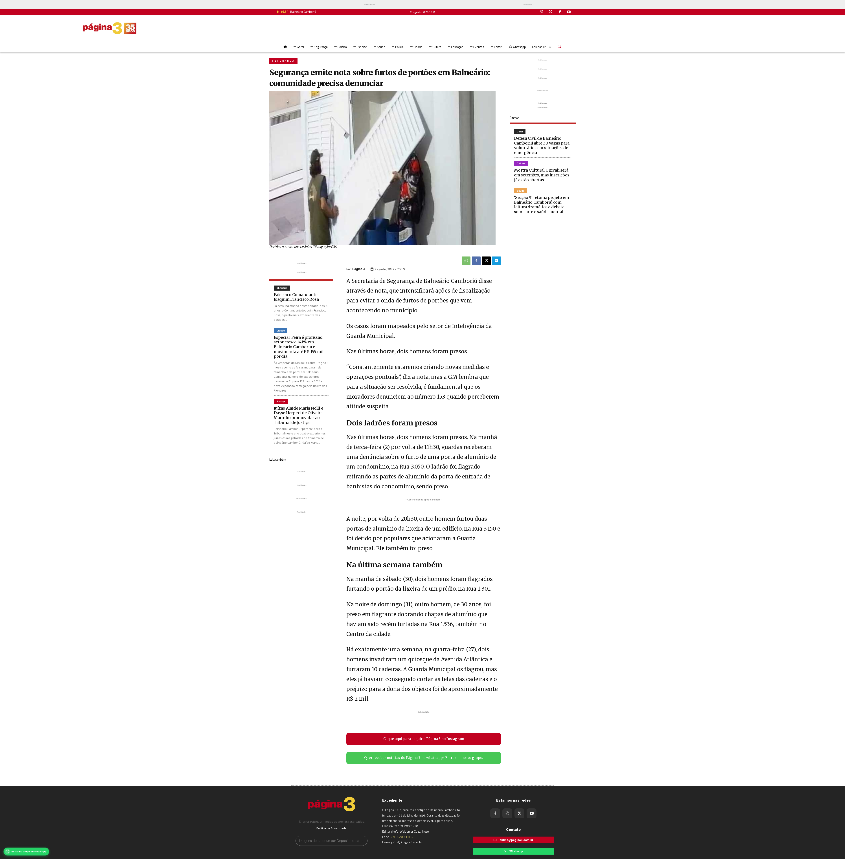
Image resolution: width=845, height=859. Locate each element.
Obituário (281, 288)
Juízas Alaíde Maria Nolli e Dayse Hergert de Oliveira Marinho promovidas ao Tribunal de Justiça (298, 415)
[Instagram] (541, 12)
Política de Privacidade (331, 828)
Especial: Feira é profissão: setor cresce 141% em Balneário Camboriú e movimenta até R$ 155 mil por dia (298, 347)
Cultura (521, 163)
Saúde (520, 190)
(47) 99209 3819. (401, 836)
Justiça (280, 401)
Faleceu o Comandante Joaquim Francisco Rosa (296, 297)
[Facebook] (559, 12)
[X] (486, 260)
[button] (559, 47)
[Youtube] (568, 12)
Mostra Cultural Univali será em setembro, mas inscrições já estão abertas (541, 175)
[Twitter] (550, 12)
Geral (520, 131)
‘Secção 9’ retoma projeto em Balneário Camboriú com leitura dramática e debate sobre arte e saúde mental (541, 204)
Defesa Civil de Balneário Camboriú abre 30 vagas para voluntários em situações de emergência (541, 145)
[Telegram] (496, 260)
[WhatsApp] (466, 260)
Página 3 (358, 269)
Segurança (283, 61)
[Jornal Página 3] (110, 28)
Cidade (280, 330)
